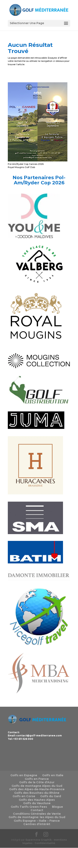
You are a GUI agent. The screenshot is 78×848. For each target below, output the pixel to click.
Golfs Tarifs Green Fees (29, 807)
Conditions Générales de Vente (37, 814)
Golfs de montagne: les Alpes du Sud (37, 817)
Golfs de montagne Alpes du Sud (37, 786)
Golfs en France (37, 779)
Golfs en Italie (52, 775)
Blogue (57, 807)
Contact (37, 810)
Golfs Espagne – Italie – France (37, 820)
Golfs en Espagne (23, 775)
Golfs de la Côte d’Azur (36, 782)
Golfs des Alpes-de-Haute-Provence (37, 789)
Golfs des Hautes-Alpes (37, 800)
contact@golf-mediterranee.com (39, 735)
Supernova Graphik (38, 839)
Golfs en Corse (24, 796)
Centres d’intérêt (36, 824)
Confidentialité (45, 843)
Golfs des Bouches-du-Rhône (36, 793)
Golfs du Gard (50, 796)
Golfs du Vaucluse (37, 803)
